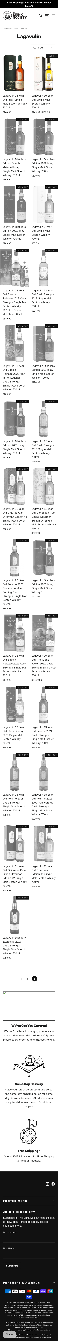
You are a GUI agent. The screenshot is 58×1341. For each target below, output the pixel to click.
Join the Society (19, 1212)
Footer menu (15, 1201)
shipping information (29, 1330)
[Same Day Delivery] (29, 1064)
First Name (9, 1248)
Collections (13, 29)
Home (5, 29)
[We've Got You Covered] (29, 1006)
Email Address (10, 1232)
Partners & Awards (21, 1282)
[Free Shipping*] (29, 1131)
